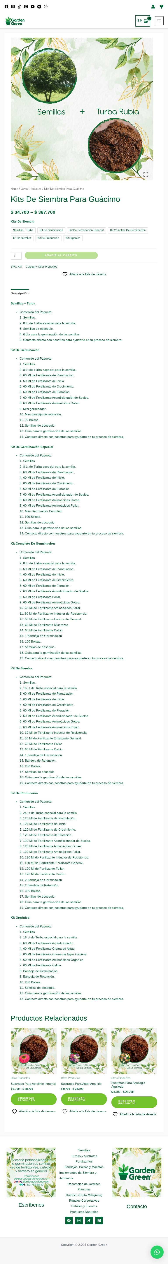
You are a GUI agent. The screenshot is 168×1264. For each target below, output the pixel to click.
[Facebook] (6, 7)
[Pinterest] (26, 7)
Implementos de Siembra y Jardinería (77, 1175)
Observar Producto (26, 1099)
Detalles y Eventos (84, 1206)
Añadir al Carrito (61, 255)
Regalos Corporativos (84, 1200)
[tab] (20, 293)
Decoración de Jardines (84, 1184)
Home (14, 188)
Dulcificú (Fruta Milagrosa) (84, 1195)
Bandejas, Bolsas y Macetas (84, 1167)
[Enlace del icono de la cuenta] (153, 7)
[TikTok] (19, 7)
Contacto (137, 1206)
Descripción (20, 293)
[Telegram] (39, 7)
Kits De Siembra (22, 221)
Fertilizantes (84, 1161)
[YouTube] (33, 7)
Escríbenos (31, 1205)
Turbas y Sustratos (84, 1156)
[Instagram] (13, 7)
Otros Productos (31, 188)
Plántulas (84, 1189)
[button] (157, 1252)
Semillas (84, 1150)
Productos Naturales (84, 1211)
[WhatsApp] (46, 7)
